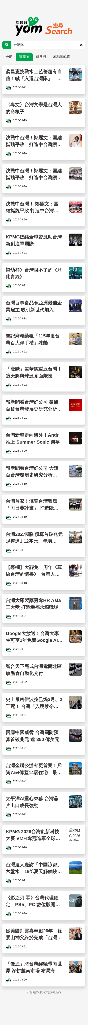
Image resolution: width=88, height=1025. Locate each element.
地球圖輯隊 (61, 56)
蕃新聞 (24, 56)
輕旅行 (41, 56)
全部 (9, 56)
